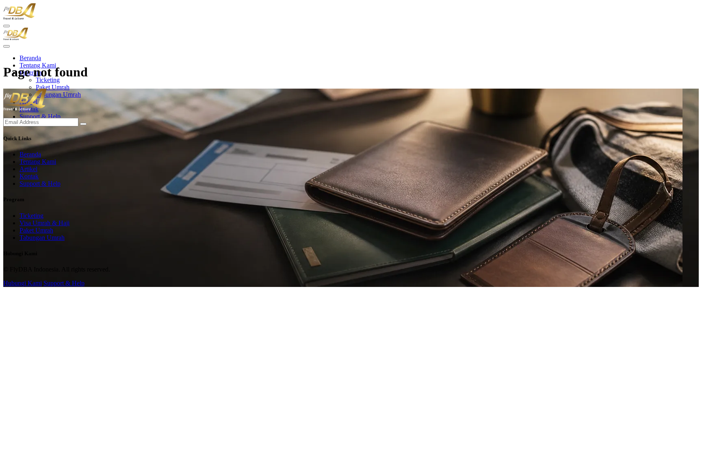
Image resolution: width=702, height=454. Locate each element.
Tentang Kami (38, 161)
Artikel (28, 168)
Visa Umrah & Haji (44, 222)
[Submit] (83, 124)
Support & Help (40, 116)
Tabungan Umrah (58, 94)
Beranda (30, 57)
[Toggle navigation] (6, 46)
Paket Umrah (52, 87)
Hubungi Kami (22, 283)
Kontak (29, 176)
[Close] (6, 26)
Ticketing (48, 79)
